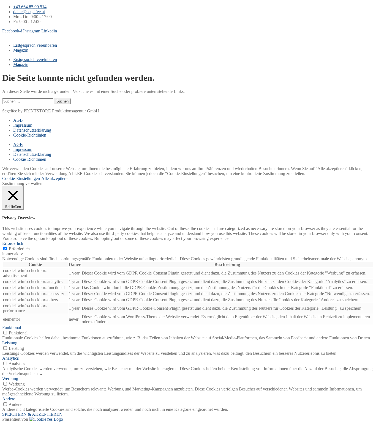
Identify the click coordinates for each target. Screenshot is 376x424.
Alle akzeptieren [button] (55, 178)
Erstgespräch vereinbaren (35, 45)
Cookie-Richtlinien (29, 135)
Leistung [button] (9, 342)
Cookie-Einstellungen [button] (21, 178)
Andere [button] (8, 399)
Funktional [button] (11, 327)
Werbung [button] (10, 378)
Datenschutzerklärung (32, 130)
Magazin (20, 50)
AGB (18, 120)
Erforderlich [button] (12, 243)
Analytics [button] (10, 358)
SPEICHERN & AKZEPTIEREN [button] (32, 414)
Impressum (22, 125)
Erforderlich (19, 248)
